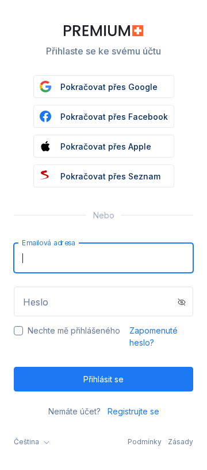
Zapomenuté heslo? (153, 336)
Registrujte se (133, 411)
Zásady (180, 441)
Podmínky (145, 441)
